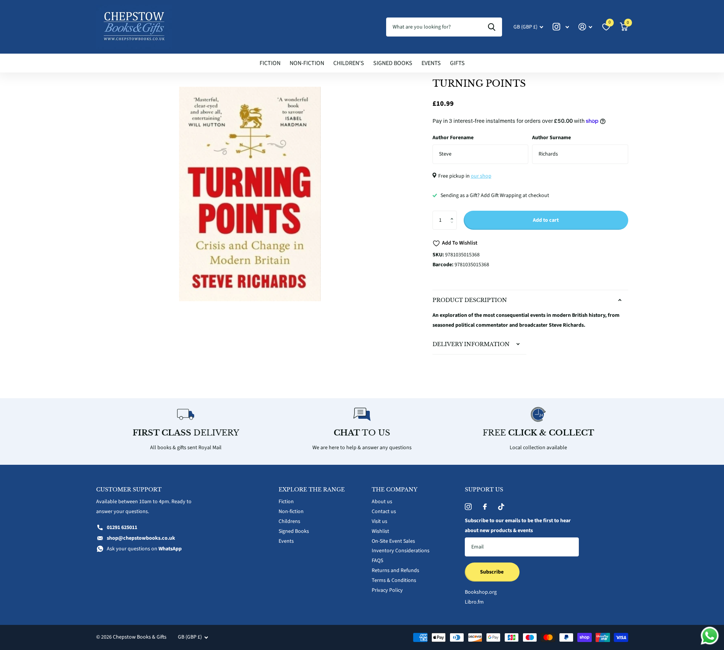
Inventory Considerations (400, 551)
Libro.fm (474, 602)
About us (382, 501)
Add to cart (546, 220)
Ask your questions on (144, 549)
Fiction (270, 63)
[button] (454, 213)
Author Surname (551, 137)
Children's (348, 63)
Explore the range (312, 489)
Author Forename (453, 137)
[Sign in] (585, 26)
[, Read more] (561, 26)
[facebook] (485, 507)
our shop (481, 176)
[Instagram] (468, 506)
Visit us (379, 521)
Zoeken (491, 27)
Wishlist (380, 531)
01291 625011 (122, 527)
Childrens (289, 521)
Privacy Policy (387, 590)
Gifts (457, 63)
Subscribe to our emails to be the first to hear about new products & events (518, 525)
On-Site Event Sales (393, 541)
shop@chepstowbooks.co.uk (141, 538)
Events (431, 63)
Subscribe (492, 572)
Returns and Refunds (395, 570)
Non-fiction (307, 63)
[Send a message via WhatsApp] (709, 635)
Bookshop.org (481, 592)
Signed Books (392, 63)
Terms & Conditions (394, 580)
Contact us (384, 511)
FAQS (377, 560)
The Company (394, 489)
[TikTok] (501, 506)
